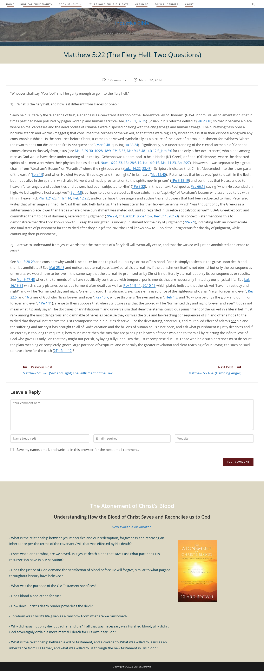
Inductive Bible (132, 23)
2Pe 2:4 (111, 216)
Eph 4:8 (76, 192)
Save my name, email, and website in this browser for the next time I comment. (77, 449)
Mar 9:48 (103, 145)
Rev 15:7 (101, 297)
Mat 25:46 (56, 267)
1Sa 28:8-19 (132, 162)
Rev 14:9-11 (132, 285)
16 (27, 297)
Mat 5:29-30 (84, 151)
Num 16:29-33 (111, 162)
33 (123, 151)
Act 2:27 (184, 162)
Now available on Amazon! (132, 527)
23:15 (116, 151)
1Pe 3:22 (138, 186)
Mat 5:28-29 (26, 261)
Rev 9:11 (160, 216)
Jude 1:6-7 (144, 216)
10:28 (98, 151)
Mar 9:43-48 (136, 151)
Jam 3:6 (166, 151)
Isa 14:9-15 (151, 162)
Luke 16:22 (132, 168)
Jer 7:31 (130, 121)
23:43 (146, 168)
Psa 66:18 (198, 186)
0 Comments (117, 80)
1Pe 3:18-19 (180, 180)
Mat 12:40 (158, 174)
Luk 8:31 (129, 216)
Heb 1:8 (171, 297)
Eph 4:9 (37, 174)
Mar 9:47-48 (26, 279)
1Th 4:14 (64, 198)
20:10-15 (149, 285)
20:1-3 (173, 216)
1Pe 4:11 (45, 303)
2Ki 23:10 (204, 121)
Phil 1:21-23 (48, 198)
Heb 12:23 (80, 198)
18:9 (107, 151)
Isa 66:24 (131, 145)
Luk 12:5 (153, 151)
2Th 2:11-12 (63, 350)
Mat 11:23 (168, 162)
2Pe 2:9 (189, 222)
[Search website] (253, 4)
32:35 (142, 121)
